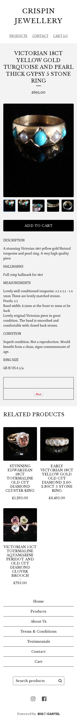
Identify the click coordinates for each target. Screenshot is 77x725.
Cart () (60, 36)
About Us (39, 621)
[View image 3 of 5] (38, 206)
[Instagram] (33, 699)
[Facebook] (44, 699)
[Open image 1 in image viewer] (38, 150)
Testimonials (38, 641)
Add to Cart (38, 226)
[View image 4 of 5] (53, 206)
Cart (39, 661)
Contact (40, 36)
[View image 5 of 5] (68, 206)
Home (38, 601)
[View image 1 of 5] (9, 206)
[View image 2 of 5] (24, 206)
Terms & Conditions (39, 631)
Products (18, 36)
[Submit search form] (60, 680)
